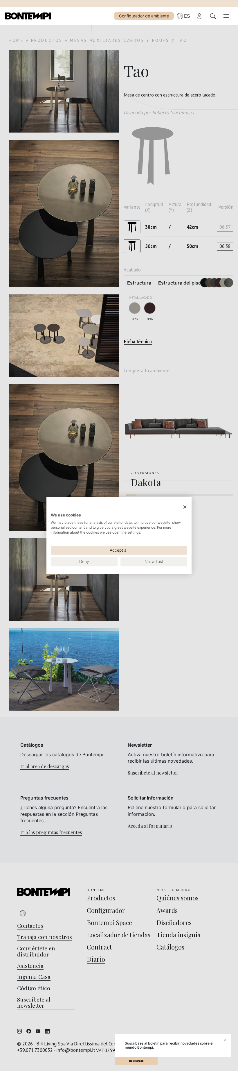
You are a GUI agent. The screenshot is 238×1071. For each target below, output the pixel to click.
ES (187, 16)
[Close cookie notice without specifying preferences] (185, 507)
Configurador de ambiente (144, 15)
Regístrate (136, 1060)
